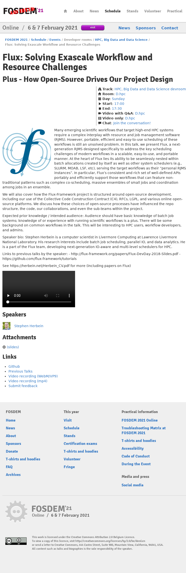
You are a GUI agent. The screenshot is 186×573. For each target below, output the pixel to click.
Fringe (69, 467)
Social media (132, 485)
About (78, 11)
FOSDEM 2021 (16, 40)
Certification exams (80, 443)
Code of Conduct (136, 456)
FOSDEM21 (23, 11)
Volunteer (152, 11)
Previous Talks (20, 371)
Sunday (118, 99)
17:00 (119, 104)
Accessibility (133, 448)
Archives (13, 474)
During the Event (136, 464)
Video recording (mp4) (27, 381)
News (94, 11)
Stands (132, 11)
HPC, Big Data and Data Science (121, 40)
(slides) (13, 347)
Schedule (113, 11)
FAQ (9, 467)
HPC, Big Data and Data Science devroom (150, 89)
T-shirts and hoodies (23, 459)
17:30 (117, 108)
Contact (169, 28)
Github (14, 366)
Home (65, 11)
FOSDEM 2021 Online (140, 420)
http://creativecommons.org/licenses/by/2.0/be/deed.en (110, 541)
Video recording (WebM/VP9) (33, 376)
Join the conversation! (132, 123)
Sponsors (146, 28)
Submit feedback (23, 386)
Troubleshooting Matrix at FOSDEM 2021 (144, 430)
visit (92, 27)
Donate (12, 451)
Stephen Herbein (28, 326)
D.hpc (121, 94)
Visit (68, 420)
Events (55, 40)
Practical (174, 11)
